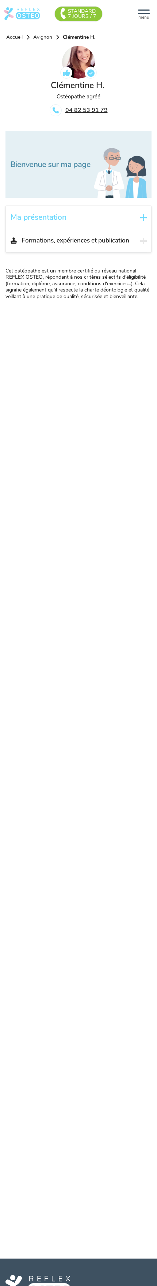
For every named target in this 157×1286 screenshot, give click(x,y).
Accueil (14, 37)
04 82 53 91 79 (86, 110)
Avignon (42, 37)
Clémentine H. (79, 37)
